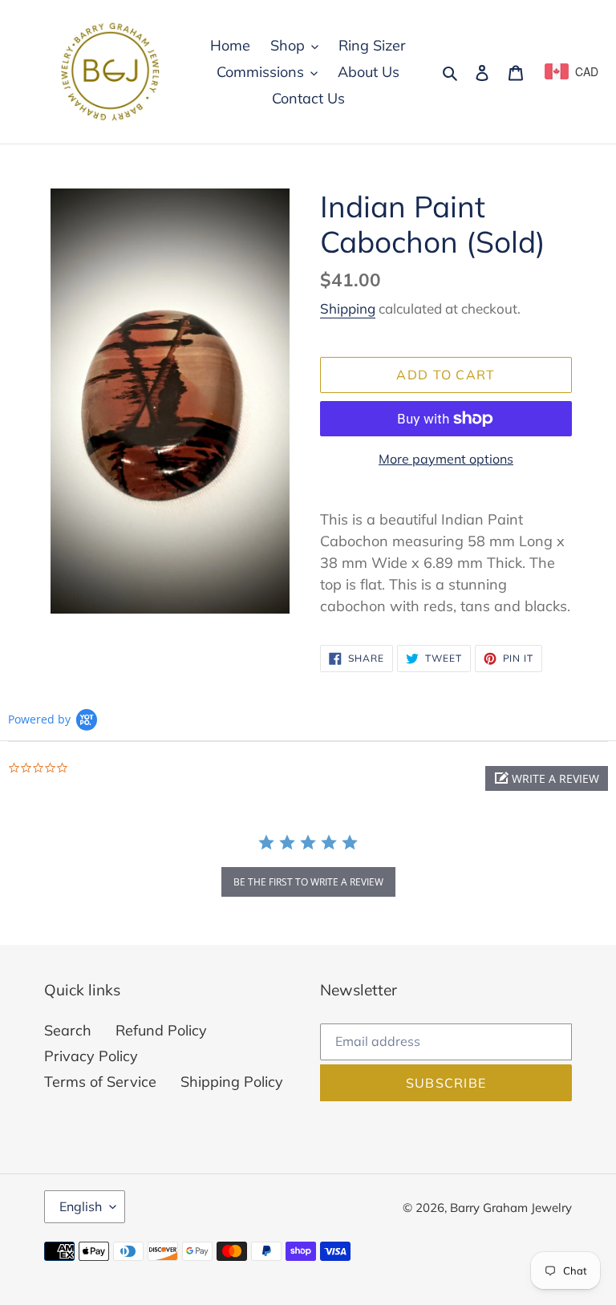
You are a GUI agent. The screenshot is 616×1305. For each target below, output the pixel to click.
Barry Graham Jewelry (511, 1207)
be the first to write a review (308, 882)
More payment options (446, 459)
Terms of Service (100, 1081)
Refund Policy (161, 1030)
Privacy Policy (91, 1056)
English (80, 1206)
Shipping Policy (231, 1081)
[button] (546, 778)
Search (67, 1030)
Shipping (347, 308)
